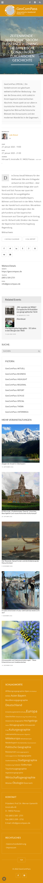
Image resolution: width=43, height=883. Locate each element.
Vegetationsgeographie (14, 773)
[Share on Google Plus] (28, 248)
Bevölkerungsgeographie (16, 700)
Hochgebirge (30, 720)
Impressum (11, 847)
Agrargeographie (17, 691)
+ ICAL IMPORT (30, 239)
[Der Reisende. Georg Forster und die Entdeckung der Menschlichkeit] (21, 541)
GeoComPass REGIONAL (15, 384)
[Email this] (10, 254)
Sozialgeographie (24, 756)
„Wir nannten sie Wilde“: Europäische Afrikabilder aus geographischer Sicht (27, 309)
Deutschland (13, 705)
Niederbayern (11, 742)
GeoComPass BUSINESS (15, 374)
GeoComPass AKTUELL (15, 368)
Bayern (22, 695)
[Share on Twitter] (10, 248)
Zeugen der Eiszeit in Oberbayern (13, 464)
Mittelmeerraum (26, 739)
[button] (4, 879)
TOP (21, 860)
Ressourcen (10, 751)
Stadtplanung (9, 765)
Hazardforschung (30, 717)
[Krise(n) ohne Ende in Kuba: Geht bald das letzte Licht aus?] (21, 590)
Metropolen (20, 734)
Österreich (28, 783)
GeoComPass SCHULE (14, 395)
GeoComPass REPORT (14, 390)
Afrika (8, 691)
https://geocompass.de (12, 271)
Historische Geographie (14, 721)
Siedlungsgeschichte (11, 756)
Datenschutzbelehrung (16, 844)
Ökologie (17, 782)
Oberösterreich (31, 743)
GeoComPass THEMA (14, 406)
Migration (27, 734)
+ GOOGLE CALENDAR (11, 239)
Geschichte (10, 716)
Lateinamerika (11, 734)
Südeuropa (26, 764)
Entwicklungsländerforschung (15, 712)
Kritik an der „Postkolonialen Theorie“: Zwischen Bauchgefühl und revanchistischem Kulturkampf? (19, 512)
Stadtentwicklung (11, 761)
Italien (7, 725)
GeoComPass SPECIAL (14, 401)
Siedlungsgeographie (22, 752)
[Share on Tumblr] (22, 248)
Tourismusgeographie (16, 768)
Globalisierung (20, 717)
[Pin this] (35, 248)
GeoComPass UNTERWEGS (16, 412)
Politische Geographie (18, 747)
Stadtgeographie (27, 760)
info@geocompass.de (11, 284)
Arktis (7, 695)
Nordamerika (22, 743)
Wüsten (8, 783)
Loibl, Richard (13, 135)
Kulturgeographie (19, 729)
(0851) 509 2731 (8, 277)
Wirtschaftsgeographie (20, 777)
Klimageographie (17, 725)
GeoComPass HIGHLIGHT (16, 379)
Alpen (27, 691)
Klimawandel (30, 725)
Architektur (33, 691)
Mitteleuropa (12, 738)
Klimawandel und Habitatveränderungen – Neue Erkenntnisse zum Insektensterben (19, 661)
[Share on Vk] (4, 254)
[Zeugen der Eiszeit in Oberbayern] (21, 443)
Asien (14, 695)
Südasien (17, 765)
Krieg (6, 730)
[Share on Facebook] (4, 248)
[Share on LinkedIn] (16, 248)
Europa (31, 711)
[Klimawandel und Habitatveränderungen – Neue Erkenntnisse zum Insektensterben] (21, 640)
